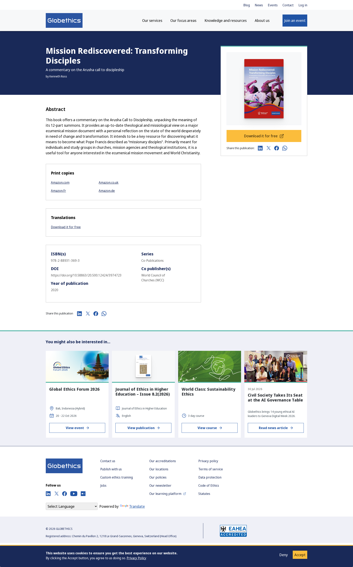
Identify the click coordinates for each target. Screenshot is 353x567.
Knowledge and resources (225, 20)
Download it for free (66, 227)
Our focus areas (183, 20)
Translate (137, 506)
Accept (300, 554)
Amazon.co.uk (108, 182)
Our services (152, 20)
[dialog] (176, 556)
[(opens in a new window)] (48, 493)
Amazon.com (60, 182)
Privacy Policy (136, 558)
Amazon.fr (58, 190)
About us (262, 20)
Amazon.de (107, 190)
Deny (283, 554)
